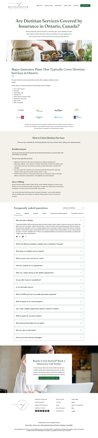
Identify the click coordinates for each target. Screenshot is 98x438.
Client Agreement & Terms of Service (50, 425)
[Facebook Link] (39, 411)
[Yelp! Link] (48, 411)
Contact (58, 402)
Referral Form (60, 411)
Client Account (60, 408)
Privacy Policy (28, 425)
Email (57, 405)
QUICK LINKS (75, 399)
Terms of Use (36, 425)
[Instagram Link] (36, 411)
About (73, 402)
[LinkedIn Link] (41, 411)
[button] (39, 5)
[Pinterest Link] (43, 411)
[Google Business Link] (46, 411)
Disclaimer (62, 425)
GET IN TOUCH (60, 399)
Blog (73, 408)
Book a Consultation (77, 405)
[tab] (18, 213)
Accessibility (69, 425)
